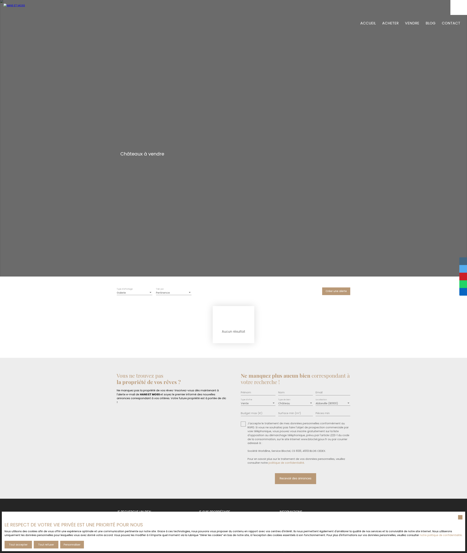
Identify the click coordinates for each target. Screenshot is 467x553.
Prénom (246, 392)
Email (319, 392)
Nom (281, 392)
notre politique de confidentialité (441, 535)
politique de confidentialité (286, 463)
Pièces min (323, 413)
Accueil (368, 23)
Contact (451, 23)
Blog (430, 23)
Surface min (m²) (289, 413)
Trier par (160, 289)
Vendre (412, 23)
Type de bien (284, 400)
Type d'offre (246, 400)
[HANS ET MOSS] (29, 14)
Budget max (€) (252, 413)
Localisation (321, 400)
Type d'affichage (125, 289)
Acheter (390, 23)
